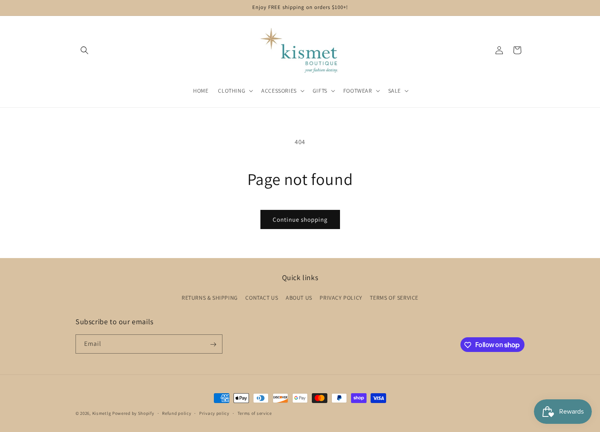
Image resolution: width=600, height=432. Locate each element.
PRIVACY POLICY (341, 297)
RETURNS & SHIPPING (210, 297)
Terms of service (255, 413)
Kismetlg (101, 413)
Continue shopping (300, 219)
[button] (84, 50)
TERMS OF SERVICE (394, 297)
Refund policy (176, 413)
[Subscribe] (213, 344)
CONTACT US (261, 297)
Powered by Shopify (133, 413)
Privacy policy (214, 413)
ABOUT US (299, 297)
